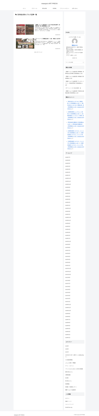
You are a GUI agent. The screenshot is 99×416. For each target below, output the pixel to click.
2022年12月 (68, 241)
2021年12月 (68, 268)
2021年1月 (67, 301)
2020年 (67, 349)
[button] (83, 62)
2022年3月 (67, 262)
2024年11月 (68, 208)
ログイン (67, 398)
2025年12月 (68, 178)
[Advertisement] (38, 19)
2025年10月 (68, 184)
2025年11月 (68, 181)
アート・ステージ (69, 365)
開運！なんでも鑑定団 (70, 389)
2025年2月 (67, 202)
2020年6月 (67, 322)
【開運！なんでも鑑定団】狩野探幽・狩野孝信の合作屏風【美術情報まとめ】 (74, 72)
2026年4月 (67, 166)
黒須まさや (75, 45)
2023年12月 (68, 217)
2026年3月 (67, 169)
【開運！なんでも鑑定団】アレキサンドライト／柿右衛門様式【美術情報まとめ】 (74, 83)
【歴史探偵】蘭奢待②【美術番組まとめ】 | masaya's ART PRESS (75, 126)
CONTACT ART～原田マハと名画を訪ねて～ (74, 355)
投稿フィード (68, 401)
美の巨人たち (68, 380)
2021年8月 (67, 280)
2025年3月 (67, 199)
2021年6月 (67, 286)
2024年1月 (67, 214)
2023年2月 (67, 235)
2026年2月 (67, 172)
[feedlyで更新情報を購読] (74, 58)
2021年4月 (67, 292)
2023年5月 (67, 226)
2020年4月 (67, 328)
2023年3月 (67, 232)
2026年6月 (67, 160)
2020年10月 (68, 310)
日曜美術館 (67, 374)
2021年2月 (67, 298)
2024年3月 (67, 211)
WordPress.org (68, 407)
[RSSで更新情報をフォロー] (76, 58)
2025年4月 (67, 196)
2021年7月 (67, 283)
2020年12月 (68, 304)
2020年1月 (67, 337)
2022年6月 (67, 253)
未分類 (66, 377)
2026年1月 (67, 175)
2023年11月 (68, 220)
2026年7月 (67, 157)
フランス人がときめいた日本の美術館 (74, 368)
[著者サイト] (73, 58)
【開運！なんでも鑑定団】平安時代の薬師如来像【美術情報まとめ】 (74, 92)
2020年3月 (67, 331)
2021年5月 (67, 289)
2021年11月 (68, 271)
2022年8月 (67, 247)
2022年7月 (67, 250)
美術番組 (67, 384)
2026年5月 (67, 163)
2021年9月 (67, 277)
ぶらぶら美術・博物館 (70, 362)
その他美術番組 (69, 359)
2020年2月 (67, 334)
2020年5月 (67, 325)
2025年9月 (67, 187)
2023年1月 (67, 238)
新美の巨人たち (69, 371)
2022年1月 (67, 265)
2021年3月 (67, 295)
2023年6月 (67, 223)
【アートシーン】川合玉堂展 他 (73, 88)
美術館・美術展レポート (71, 386)
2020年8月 (67, 316)
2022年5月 (67, 256)
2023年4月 (67, 229)
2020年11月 (68, 307)
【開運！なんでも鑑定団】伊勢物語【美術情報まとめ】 (74, 77)
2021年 (67, 352)
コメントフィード (69, 404)
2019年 (67, 346)
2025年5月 (67, 193)
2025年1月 (67, 205)
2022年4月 (67, 259)
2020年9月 (67, 313)
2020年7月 (67, 319)
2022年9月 (67, 244)
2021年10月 (68, 274)
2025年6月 (67, 190)
